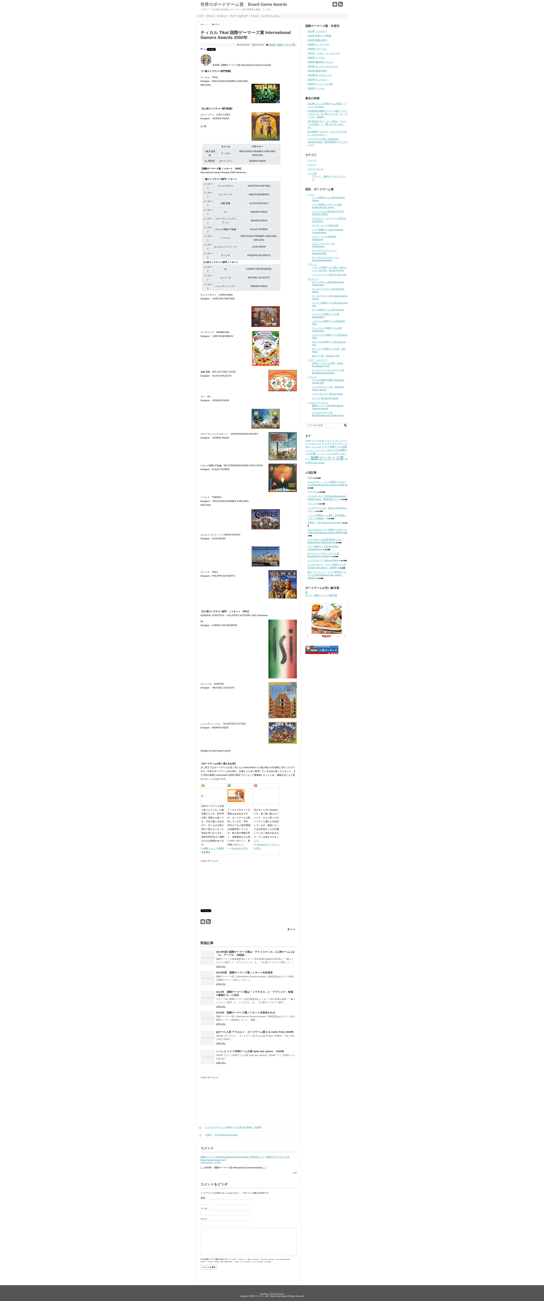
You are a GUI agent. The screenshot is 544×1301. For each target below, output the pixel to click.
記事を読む (221, 966)
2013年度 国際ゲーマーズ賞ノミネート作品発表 (244, 972)
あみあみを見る (240, 848)
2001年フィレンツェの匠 (320, 84)
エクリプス (328, 440)
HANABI (308, 440)
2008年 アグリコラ (317, 49)
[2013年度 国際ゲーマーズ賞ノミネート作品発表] (207, 978)
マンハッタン (320, 454)
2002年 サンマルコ (317, 79)
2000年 (272, 45)
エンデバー (337, 440)
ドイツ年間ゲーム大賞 (334, 446)
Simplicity (280, 1294)
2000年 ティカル (316, 88)
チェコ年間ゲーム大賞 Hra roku (328, 310)
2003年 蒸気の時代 (317, 71)
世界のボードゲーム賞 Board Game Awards (243, 4)
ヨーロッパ (222, 16)
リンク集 (312, 173)
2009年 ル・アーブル (318, 44)
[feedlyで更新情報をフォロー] (334, 5)
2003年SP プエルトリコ (320, 75)
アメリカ (254, 16)
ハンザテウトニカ (320, 450)
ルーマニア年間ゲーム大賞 (335, 454)
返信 (295, 1173)
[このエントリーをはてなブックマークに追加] (201, 50)
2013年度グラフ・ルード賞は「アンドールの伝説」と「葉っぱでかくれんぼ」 (327, 124)
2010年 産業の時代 (317, 40)
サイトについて (315, 169)
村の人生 (312, 462)
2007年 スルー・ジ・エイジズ (324, 53)
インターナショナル (270, 16)
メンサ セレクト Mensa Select (327, 394)
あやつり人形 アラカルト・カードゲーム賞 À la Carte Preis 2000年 (255, 1032)
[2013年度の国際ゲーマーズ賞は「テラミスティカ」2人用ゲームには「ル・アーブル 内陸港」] (207, 958)
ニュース (312, 160)
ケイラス (318, 444)
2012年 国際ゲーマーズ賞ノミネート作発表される (245, 1012)
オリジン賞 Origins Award (325, 398)
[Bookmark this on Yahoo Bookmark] (205, 50)
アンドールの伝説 (318, 440)
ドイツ (201, 16)
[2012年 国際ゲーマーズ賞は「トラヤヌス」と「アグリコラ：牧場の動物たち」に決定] (207, 998)
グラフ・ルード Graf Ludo (325, 225)
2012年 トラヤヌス (317, 31)
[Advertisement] (224, 882)
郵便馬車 (321, 463)
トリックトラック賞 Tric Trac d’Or (329, 275)
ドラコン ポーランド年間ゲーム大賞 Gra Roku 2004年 (233, 1127)
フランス (210, 16)
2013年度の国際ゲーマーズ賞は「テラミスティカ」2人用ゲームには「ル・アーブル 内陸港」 (327, 114)
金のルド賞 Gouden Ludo (325, 356)
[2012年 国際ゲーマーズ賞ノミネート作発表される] (207, 1018)
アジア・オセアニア (239, 16)
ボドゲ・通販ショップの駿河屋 (321, 595)
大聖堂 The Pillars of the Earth (221, 1135)
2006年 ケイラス (316, 57)
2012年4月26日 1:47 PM (210, 1163)
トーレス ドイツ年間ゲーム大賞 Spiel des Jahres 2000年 (250, 1051)
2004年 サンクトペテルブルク (323, 66)
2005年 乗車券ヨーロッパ (321, 62)
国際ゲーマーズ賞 (286, 45)
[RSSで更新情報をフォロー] (340, 5)
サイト (203, 1219)
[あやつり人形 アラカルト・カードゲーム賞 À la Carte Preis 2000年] (207, 1038)
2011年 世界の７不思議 (319, 36)
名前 (203, 1198)
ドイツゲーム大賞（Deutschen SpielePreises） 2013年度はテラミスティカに (328, 142)
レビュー (312, 164)
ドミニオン (309, 450)
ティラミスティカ (332, 443)
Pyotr (292, 929)
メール (204, 1208)
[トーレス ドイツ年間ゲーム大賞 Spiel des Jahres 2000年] (207, 1057)
